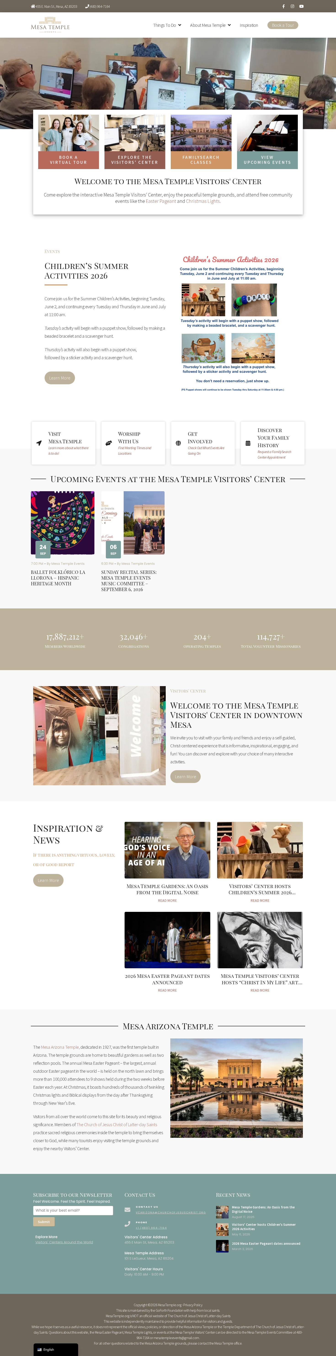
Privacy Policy (192, 1305)
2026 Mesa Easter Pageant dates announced (167, 979)
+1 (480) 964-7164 (151, 1228)
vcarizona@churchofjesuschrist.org (171, 1212)
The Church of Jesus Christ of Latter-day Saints (116, 1124)
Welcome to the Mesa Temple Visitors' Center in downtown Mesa (236, 715)
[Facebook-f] (283, 6)
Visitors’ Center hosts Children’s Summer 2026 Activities (260, 892)
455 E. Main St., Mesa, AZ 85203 (56, 6)
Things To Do (164, 25)
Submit (44, 1221)
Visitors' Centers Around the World (64, 1242)
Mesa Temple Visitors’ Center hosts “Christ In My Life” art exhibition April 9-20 (260, 982)
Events (52, 251)
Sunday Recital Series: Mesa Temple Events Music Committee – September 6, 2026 (129, 580)
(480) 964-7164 (100, 6)
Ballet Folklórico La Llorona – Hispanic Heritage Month (58, 577)
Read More (167, 900)
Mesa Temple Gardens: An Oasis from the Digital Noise (167, 889)
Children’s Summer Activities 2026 (86, 270)
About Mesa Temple (208, 25)
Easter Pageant (161, 201)
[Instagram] (292, 6)
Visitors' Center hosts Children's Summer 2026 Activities (264, 1226)
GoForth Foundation (169, 1310)
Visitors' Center (188, 691)
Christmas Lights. (203, 201)
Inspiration (249, 25)
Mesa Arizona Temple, (60, 1047)
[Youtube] (301, 6)
